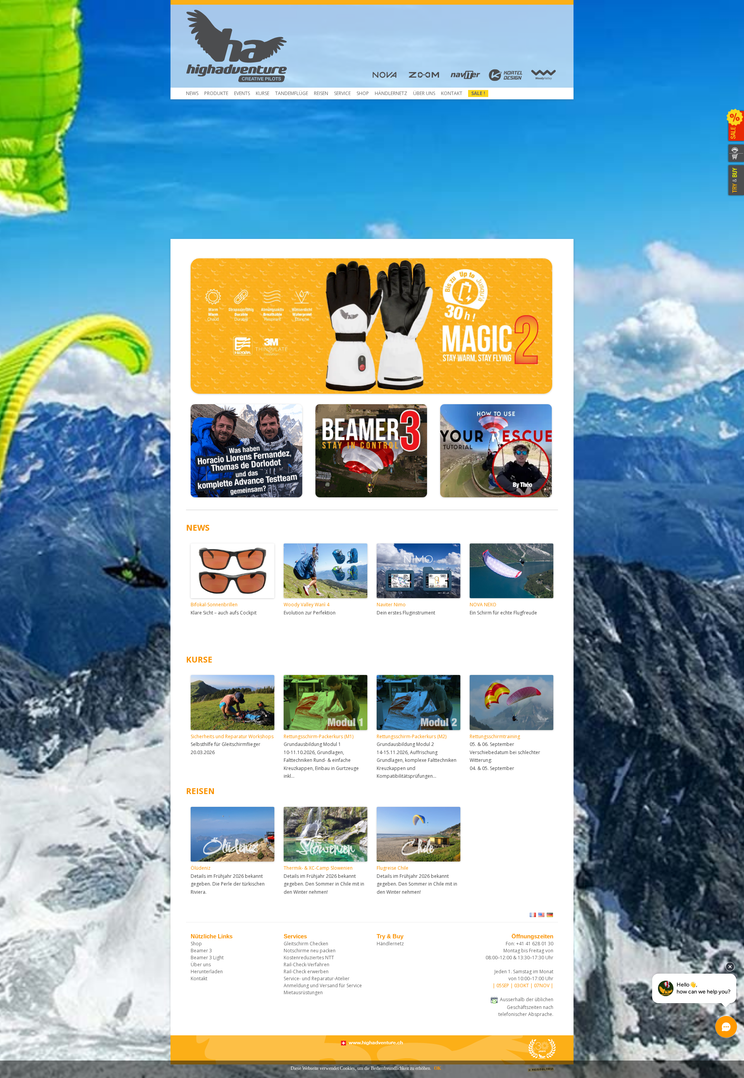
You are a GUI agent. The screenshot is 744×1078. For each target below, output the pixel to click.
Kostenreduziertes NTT (309, 957)
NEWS (198, 527)
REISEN (200, 791)
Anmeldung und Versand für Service (323, 985)
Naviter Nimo (391, 604)
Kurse (262, 93)
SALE (735, 126)
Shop (362, 93)
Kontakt (451, 93)
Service (342, 93)
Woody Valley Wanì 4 (306, 604)
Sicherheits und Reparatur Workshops (232, 736)
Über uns (424, 93)
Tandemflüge (291, 93)
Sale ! (478, 93)
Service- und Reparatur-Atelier (317, 978)
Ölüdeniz (200, 868)
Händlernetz (390, 943)
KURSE (199, 659)
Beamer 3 (201, 950)
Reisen (321, 93)
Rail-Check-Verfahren (306, 964)
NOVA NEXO (483, 604)
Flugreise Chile (392, 868)
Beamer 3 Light (207, 957)
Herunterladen (207, 971)
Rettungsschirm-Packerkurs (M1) (318, 736)
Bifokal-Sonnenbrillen (214, 604)
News (192, 93)
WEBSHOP (735, 158)
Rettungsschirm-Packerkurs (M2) (411, 736)
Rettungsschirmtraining (495, 736)
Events (242, 93)
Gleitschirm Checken (306, 943)
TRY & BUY (735, 180)
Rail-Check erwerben (306, 971)
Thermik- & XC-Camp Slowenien (318, 868)
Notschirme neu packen (310, 950)
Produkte (216, 93)
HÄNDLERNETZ (391, 93)
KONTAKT (735, 149)
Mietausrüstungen (303, 992)
